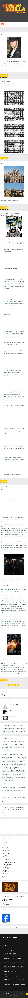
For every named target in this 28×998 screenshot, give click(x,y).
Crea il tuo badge (4, 922)
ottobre (6, 852)
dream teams (17, 955)
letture (14, 963)
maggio (6, 867)
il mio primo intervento (15, 284)
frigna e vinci (11, 710)
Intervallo (6, 861)
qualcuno (7, 86)
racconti (19, 979)
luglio (6, 856)
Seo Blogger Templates (11, 993)
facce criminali (7, 859)
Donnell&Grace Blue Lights (7, 899)
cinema (14, 953)
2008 (4, 874)
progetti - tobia (6, 979)
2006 (4, 878)
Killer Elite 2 (4, 900)
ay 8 (18, 591)
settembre (7, 853)
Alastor (12, 242)
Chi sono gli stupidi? (13, 716)
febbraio (6, 871)
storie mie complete (16, 984)
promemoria (13, 979)
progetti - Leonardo (7, 974)
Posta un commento (4, 77)
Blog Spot (11, 950)
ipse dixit (9, 963)
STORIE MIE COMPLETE (7, 904)
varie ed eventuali (8, 864)
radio (23, 979)
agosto (6, 855)
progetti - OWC (22, 974)
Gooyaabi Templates (14, 995)
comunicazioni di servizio (8, 955)
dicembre (7, 848)
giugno (6, 865)
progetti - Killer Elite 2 (15, 971)
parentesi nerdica (20, 966)
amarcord (5, 950)
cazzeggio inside (18, 950)
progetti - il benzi (6, 971)
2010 (4, 845)
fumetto (13, 958)
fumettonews (19, 958)
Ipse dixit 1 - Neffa (8, 858)
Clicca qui (4, 815)
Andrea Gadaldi (6, 694)
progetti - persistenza (7, 976)
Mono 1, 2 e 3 (5, 902)
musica (23, 963)
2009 (4, 847)
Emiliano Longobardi (5, 913)
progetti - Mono (15, 974)
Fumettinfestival (6, 958)
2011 (4, 844)
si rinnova (16, 242)
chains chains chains (7, 953)
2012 (4, 842)
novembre (7, 850)
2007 (4, 876)
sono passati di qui (7, 984)
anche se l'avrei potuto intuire (18, 602)
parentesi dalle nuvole (11, 966)
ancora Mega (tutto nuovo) (10, 862)
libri (18, 963)
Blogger (16, 927)
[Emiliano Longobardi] (6, 917)
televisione (23, 984)
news (5, 966)
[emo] (4, 695)
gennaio (6, 873)
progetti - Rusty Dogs (16, 976)
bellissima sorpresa (12, 659)
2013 (4, 841)
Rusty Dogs (4, 903)
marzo (6, 870)
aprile (6, 868)
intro (5, 963)
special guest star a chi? (13, 704)
